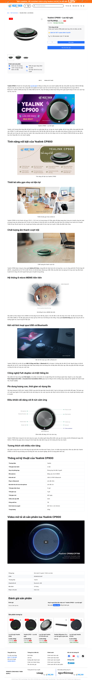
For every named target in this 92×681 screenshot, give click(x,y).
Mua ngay (71, 42)
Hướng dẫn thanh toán (33, 660)
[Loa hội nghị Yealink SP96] (16, 625)
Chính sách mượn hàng (53, 662)
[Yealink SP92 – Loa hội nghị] (31, 625)
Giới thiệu (30, 655)
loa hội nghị (34, 86)
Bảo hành (75, 6)
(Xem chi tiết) (15, 69)
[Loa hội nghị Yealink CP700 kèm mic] (46, 625)
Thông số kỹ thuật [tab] (48, 80)
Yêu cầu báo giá (66, 47)
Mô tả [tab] (40, 80)
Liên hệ (29, 657)
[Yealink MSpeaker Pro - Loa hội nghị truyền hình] (61, 625)
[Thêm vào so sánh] (20, 620)
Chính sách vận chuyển (53, 660)
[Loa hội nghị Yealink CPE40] (76, 625)
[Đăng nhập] (83, 5)
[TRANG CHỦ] (8, 12)
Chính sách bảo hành (53, 657)
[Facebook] (69, 656)
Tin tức (67, 6)
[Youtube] (73, 656)
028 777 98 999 (12, 657)
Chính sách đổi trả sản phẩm (55, 664)
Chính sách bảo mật (52, 655)
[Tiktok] (83, 656)
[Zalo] (78, 656)
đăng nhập (56, 605)
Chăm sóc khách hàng (33, 662)
